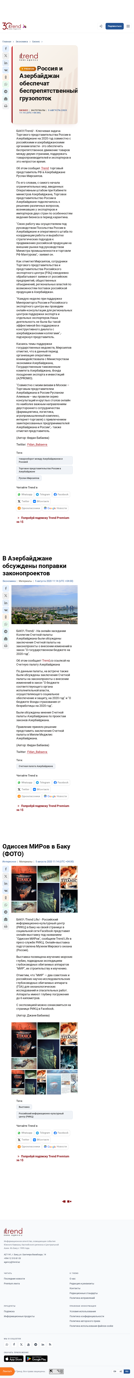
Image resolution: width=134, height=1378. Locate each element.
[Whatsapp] (7, 1345)
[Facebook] (14, 1345)
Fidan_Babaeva (37, 444)
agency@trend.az (12, 1262)
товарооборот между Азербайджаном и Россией (41, 460)
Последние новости (14, 1278)
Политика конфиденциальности (87, 1316)
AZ (121, 1371)
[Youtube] (28, 1345)
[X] (21, 1345)
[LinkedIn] (43, 1345)
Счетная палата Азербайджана (36, 766)
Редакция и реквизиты (82, 1283)
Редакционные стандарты (84, 1293)
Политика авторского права (85, 1321)
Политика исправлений (82, 1298)
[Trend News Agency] (13, 1232)
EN (115, 1371)
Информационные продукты (19, 1316)
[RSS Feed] (50, 1345)
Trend (45, 168)
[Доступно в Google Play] (36, 1358)
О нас (72, 1278)
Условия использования (83, 1311)
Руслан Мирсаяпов (29, 478)
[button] (6, 49)
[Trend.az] (14, 26)
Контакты (75, 1288)
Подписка (9, 1311)
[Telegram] (36, 1345)
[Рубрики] (128, 26)
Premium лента (12, 1283)
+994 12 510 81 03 (12, 1258)
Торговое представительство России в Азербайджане (40, 470)
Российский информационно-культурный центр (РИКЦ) (41, 1115)
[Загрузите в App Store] (14, 1358)
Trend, (46, 660)
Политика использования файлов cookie (91, 1326)
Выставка (24, 1107)
